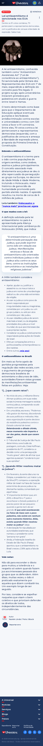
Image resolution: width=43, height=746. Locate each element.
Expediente (6, 726)
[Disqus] (21, 663)
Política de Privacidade (28, 726)
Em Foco (6, 12)
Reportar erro (16, 726)
